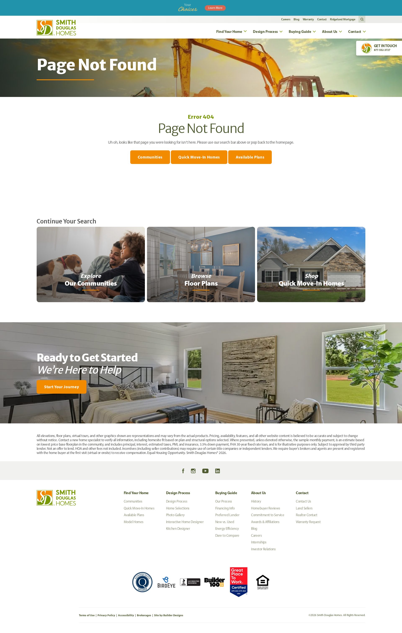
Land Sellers (304, 508)
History (256, 501)
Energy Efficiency (227, 528)
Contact (322, 19)
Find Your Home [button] (229, 31)
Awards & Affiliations (265, 522)
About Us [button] (329, 31)
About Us (258, 492)
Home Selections (177, 508)
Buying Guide (226, 492)
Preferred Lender (227, 515)
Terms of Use (87, 615)
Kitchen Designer (178, 528)
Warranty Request (308, 522)
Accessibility (126, 615)
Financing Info (224, 508)
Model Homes (133, 522)
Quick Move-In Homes (199, 157)
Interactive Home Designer (185, 522)
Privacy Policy (106, 615)
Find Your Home (136, 492)
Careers (285, 19)
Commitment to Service (267, 515)
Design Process (178, 492)
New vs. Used (224, 522)
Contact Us (303, 501)
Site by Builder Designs (168, 615)
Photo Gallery (175, 515)
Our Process (223, 501)
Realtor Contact (306, 515)
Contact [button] (354, 31)
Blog (296, 19)
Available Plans (250, 157)
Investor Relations (263, 549)
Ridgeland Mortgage (342, 19)
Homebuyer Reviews (265, 508)
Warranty (308, 19)
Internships (259, 542)
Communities (150, 157)
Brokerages (144, 615)
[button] (361, 19)
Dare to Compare (227, 535)
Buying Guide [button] (300, 31)
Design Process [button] (265, 31)
